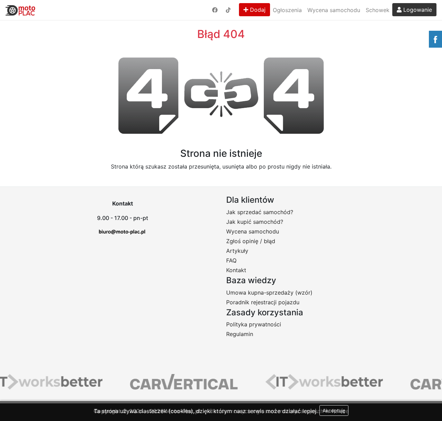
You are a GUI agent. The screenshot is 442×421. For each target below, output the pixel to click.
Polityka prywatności (253, 324)
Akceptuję (334, 410)
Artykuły (237, 250)
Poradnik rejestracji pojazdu (262, 302)
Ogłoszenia (287, 10)
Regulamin (239, 334)
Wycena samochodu (333, 10)
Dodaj (257, 9)
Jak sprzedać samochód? (259, 212)
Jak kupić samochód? (254, 221)
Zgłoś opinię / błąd (250, 241)
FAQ (231, 260)
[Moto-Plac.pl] (20, 10)
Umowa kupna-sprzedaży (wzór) (269, 292)
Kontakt (236, 270)
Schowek (378, 10)
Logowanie (417, 9)
